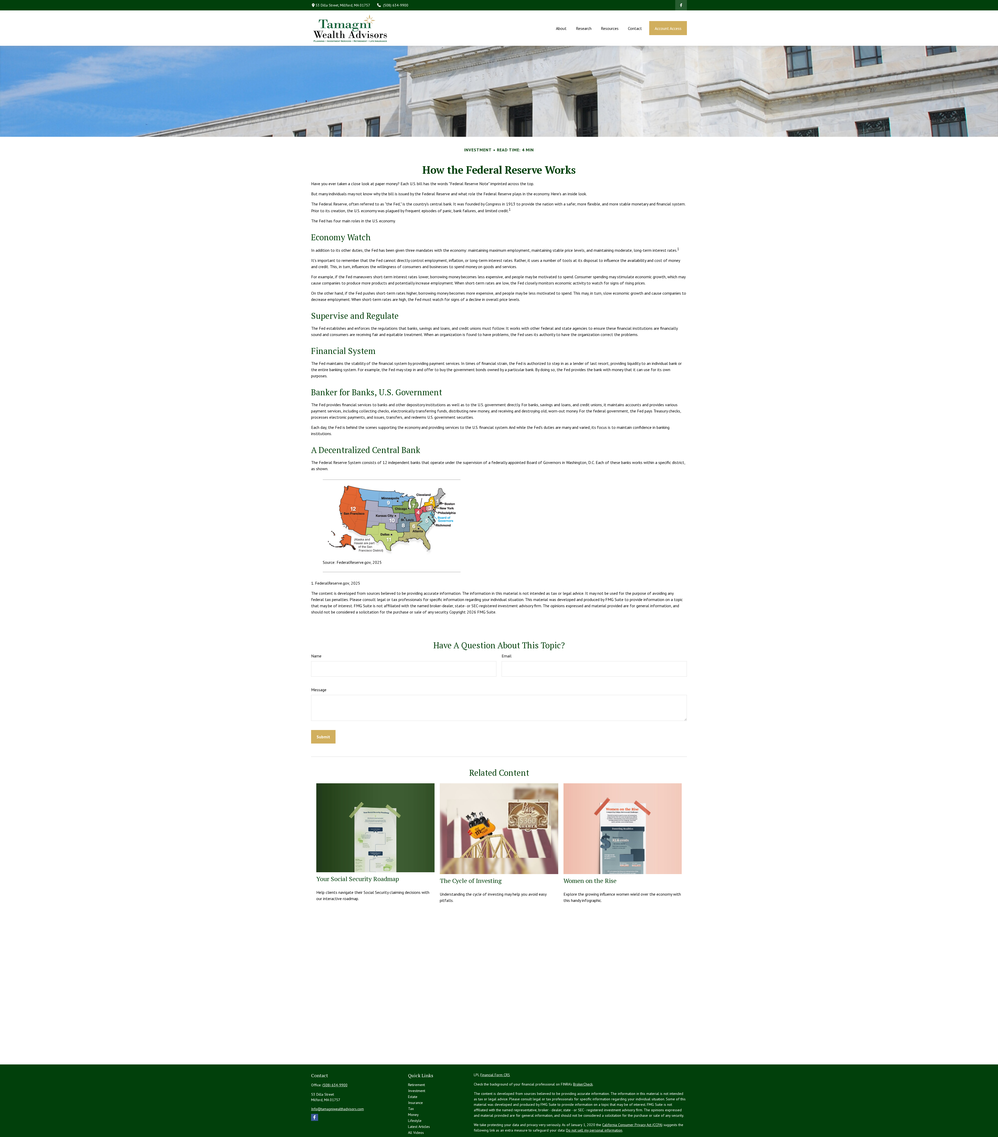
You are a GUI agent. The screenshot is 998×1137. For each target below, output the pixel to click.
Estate (412, 1096)
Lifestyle (415, 1120)
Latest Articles (419, 1126)
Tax (411, 1108)
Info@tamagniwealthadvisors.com (337, 1109)
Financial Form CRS (495, 1075)
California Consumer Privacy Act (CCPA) (632, 1124)
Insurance (415, 1102)
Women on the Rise (589, 880)
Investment (416, 1090)
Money (413, 1114)
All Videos (416, 1132)
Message (318, 689)
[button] (561, 28)
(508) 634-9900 (395, 5)
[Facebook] (681, 5)
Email (506, 655)
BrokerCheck (583, 1084)
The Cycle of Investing (471, 880)
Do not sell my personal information (594, 1130)
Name (316, 655)
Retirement (416, 1084)
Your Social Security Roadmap (357, 879)
